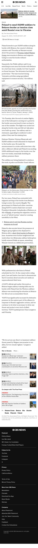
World (23, 6)
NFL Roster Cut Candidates (10, 442)
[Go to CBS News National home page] (19, 2)
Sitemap (4, 502)
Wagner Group (9, 410)
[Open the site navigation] (7, 2)
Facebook (5, 456)
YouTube (4, 453)
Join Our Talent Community (10, 516)
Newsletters (5, 490)
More (15, 351)
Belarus (18, 410)
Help (3, 519)
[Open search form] (36, 2)
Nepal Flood (16, 6)
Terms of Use (6, 479)
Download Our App (8, 496)
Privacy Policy (6, 470)
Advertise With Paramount (10, 513)
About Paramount (7, 510)
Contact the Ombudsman (9, 525)
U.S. (2, 6)
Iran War (8, 6)
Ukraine (28, 410)
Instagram (5, 459)
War (23, 410)
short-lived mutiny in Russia (23, 233)
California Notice (7, 473)
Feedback (5, 522)
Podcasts (4, 493)
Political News (6, 436)
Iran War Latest (6, 439)
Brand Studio (6, 499)
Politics (29, 6)
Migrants (13, 413)
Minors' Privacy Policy (8, 482)
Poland (20, 413)
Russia (8, 213)
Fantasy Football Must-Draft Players (13, 445)
